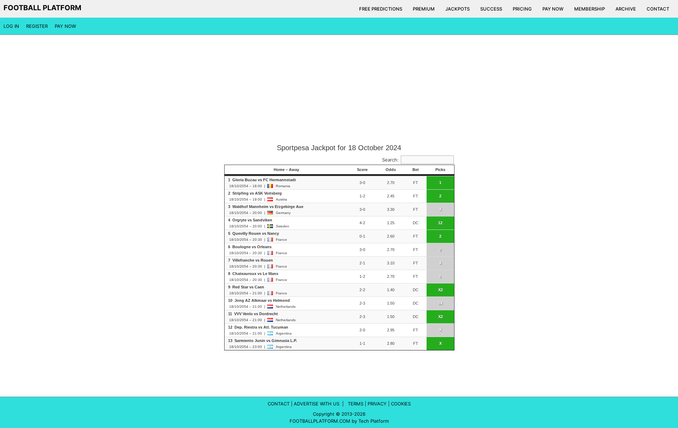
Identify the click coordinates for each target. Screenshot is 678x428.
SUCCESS (491, 9)
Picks (440, 169)
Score (362, 169)
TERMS (355, 403)
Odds (391, 169)
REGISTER (37, 26)
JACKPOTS (457, 9)
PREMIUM (424, 9)
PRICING (522, 9)
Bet (415, 169)
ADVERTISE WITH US (316, 403)
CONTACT (658, 9)
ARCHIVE (625, 9)
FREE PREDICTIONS (380, 9)
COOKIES (401, 403)
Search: (390, 160)
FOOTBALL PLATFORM (42, 8)
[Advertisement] (339, 89)
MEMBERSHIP (589, 9)
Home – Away (286, 169)
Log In (11, 26)
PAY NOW (553, 9)
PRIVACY (377, 403)
